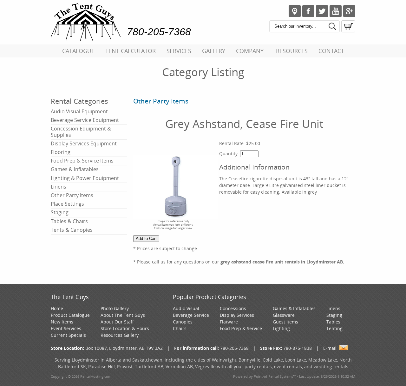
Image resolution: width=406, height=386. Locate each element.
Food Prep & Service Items (82, 160)
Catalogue (78, 51)
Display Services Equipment (84, 143)
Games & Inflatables (75, 169)
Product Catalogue (70, 315)
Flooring (60, 152)
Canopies (183, 322)
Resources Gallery (120, 335)
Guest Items (285, 322)
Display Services (237, 315)
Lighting (281, 328)
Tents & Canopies (72, 229)
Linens (58, 186)
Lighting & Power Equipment (85, 178)
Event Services (66, 328)
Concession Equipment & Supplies (81, 131)
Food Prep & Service (241, 328)
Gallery (213, 51)
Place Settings (67, 203)
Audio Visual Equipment (79, 111)
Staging (60, 212)
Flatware (229, 322)
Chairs (180, 328)
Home (57, 308)
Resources (292, 51)
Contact (331, 51)
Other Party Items (72, 195)
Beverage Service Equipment (85, 119)
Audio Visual (186, 308)
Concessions (233, 308)
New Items (62, 322)
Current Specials (68, 335)
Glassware (284, 315)
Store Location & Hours (125, 328)
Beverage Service (191, 315)
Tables (333, 322)
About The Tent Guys (123, 315)
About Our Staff (117, 322)
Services (179, 51)
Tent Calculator (130, 51)
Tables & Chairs (69, 221)
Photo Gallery (115, 308)
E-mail (330, 348)
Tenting (334, 328)
